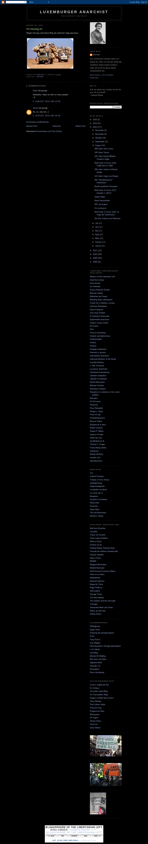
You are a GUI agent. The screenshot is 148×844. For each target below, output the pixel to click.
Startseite (56, 126)
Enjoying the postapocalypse (102, 633)
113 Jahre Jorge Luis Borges (106, 176)
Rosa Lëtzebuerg (97, 672)
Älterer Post (81, 126)
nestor (35, 108)
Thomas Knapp (79, 830)
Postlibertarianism (97, 418)
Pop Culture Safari (97, 704)
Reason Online (96, 421)
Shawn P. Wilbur (96, 431)
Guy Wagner (95, 643)
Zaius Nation (95, 728)
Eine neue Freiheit (97, 313)
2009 (95, 258)
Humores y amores (98, 352)
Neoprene (94, 496)
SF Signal (94, 718)
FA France (94, 326)
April (97, 234)
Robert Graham (96, 428)
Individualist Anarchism (99, 356)
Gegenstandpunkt (97, 486)
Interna (40, 76)
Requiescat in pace (98, 425)
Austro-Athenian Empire (100, 290)
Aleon (35, 90)
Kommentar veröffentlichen (37, 122)
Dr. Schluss (95, 688)
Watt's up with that (97, 611)
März (97, 238)
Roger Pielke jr (96, 587)
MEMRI (93, 561)
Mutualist (94, 398)
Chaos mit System (98, 535)
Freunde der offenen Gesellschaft (104, 551)
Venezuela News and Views (101, 607)
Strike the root (96, 438)
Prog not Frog (95, 708)
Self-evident (95, 591)
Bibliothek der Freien (98, 296)
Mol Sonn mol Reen (98, 659)
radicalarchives (96, 461)
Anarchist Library (97, 280)
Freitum (93, 346)
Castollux (94, 532)
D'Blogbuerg (95, 626)
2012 (95, 127)
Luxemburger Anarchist (74, 12)
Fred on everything (98, 333)
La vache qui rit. (96, 493)
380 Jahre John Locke (104, 149)
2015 (95, 119)
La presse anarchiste (98, 369)
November (99, 134)
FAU (92, 329)
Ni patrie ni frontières (98, 499)
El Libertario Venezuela (99, 316)
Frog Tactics (95, 639)
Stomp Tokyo (95, 721)
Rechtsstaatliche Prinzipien (106, 186)
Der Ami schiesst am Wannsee (107, 218)
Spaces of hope (96, 434)
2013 (95, 123)
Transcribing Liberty (98, 448)
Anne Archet (95, 283)
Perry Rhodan (95, 701)
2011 (95, 250)
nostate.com (95, 457)
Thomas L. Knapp (97, 444)
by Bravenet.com (87, 840)
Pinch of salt (95, 415)
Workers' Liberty (96, 516)
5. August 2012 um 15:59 (46, 101)
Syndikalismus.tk (97, 441)
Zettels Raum (95, 614)
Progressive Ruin (97, 711)
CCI (91, 473)
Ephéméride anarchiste (99, 319)
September (100, 141)
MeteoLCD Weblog (98, 656)
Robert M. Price (96, 584)
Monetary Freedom (98, 389)
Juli (97, 223)
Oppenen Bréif (96, 662)
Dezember (99, 130)
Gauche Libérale (96, 555)
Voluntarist (94, 451)
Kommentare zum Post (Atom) (49, 131)
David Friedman (96, 310)
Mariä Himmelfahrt (102, 201)
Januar (98, 246)
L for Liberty (95, 649)
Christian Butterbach (98, 306)
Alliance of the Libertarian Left (102, 276)
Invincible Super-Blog (99, 691)
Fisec (92, 636)
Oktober (98, 138)
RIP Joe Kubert (101, 204)
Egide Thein (95, 630)
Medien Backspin (97, 568)
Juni (97, 227)
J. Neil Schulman (97, 366)
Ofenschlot (94, 503)
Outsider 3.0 (95, 666)
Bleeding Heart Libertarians (101, 300)
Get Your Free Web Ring (65, 840)
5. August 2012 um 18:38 (46, 116)
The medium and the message (102, 601)
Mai (97, 231)
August (98, 145)
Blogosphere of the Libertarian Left (74, 832)
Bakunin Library (96, 293)
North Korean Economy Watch (102, 571)
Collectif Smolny (97, 476)
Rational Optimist (97, 581)
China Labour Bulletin (99, 538)
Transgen (94, 604)
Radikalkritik (95, 578)
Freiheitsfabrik (96, 339)
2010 (95, 254)
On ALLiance (95, 401)
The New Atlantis (97, 597)
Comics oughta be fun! (99, 685)
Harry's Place (95, 558)
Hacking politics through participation (105, 646)
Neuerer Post (31, 126)
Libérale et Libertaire (98, 379)
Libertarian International (99, 372)
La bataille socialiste (98, 489)
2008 (95, 262)
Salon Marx (94, 509)
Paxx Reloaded (96, 408)
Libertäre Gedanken (98, 376)
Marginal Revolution (98, 564)
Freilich (93, 342)
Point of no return (97, 574)
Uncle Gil (94, 724)
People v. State (96, 411)
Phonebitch (94, 669)
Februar (98, 242)
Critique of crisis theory (99, 480)
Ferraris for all (95, 545)
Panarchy (94, 405)
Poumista (94, 506)
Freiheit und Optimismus (100, 336)
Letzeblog (94, 653)
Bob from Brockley (98, 528)
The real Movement (98, 513)
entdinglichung (96, 483)
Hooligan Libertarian (98, 349)
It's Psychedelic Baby (99, 694)
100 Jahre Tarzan (102, 152)
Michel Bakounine (97, 382)
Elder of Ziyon (96, 541)
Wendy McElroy (96, 454)
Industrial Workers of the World (103, 359)
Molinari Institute (97, 385)
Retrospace (94, 714)
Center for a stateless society (102, 303)
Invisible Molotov (97, 362)
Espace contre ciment (99, 323)
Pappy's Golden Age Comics (102, 698)
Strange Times (96, 594)
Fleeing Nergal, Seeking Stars (102, 548)
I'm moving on (100, 208)
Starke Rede (100, 197)
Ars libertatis (95, 286)
